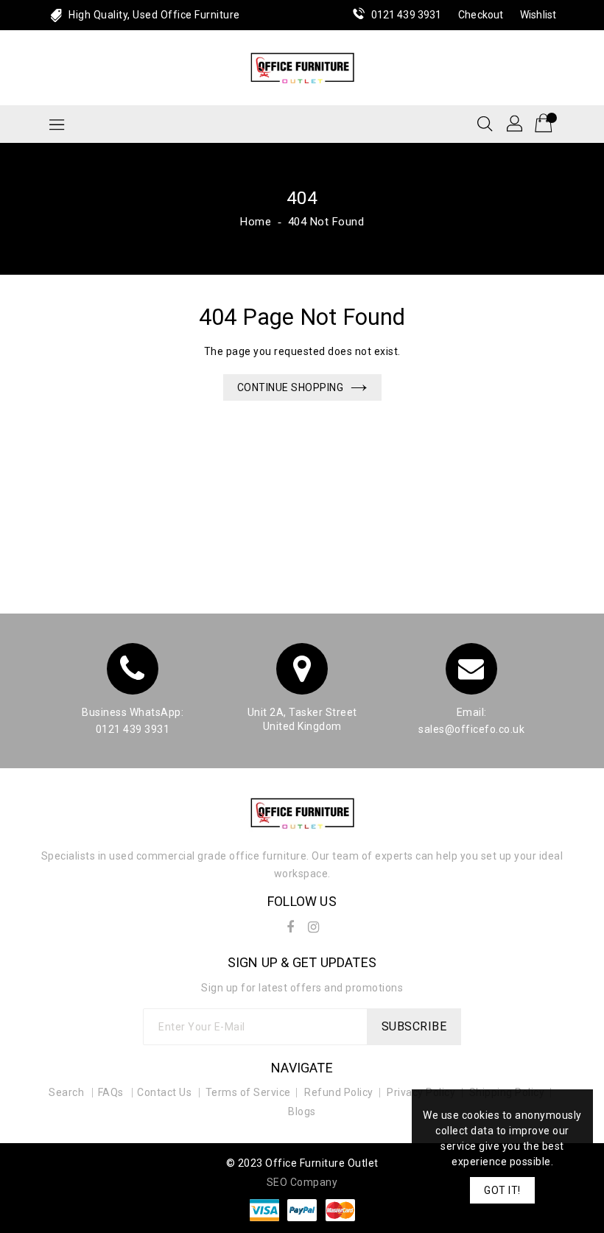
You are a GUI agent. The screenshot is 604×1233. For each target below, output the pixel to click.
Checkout (480, 15)
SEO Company (302, 1182)
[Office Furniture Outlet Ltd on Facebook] (290, 924)
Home (255, 221)
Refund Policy (338, 1092)
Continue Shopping (290, 387)
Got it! (502, 1190)
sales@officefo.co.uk (471, 729)
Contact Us (164, 1092)
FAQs (111, 1092)
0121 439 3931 (406, 15)
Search (66, 1092)
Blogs (302, 1111)
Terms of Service (248, 1092)
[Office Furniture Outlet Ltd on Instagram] (313, 924)
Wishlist (538, 15)
